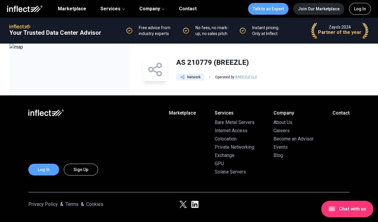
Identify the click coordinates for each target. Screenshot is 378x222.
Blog (278, 155)
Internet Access (231, 130)
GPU (219, 163)
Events (280, 147)
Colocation (226, 139)
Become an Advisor (293, 139)
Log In (360, 8)
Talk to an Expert (268, 8)
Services (110, 8)
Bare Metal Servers (235, 122)
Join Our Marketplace (319, 8)
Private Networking (234, 147)
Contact (188, 8)
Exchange (224, 155)
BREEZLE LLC (246, 77)
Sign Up (81, 169)
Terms (72, 204)
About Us (282, 122)
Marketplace (72, 8)
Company (149, 8)
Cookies (94, 204)
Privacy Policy (43, 204)
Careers (281, 130)
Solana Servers (230, 172)
